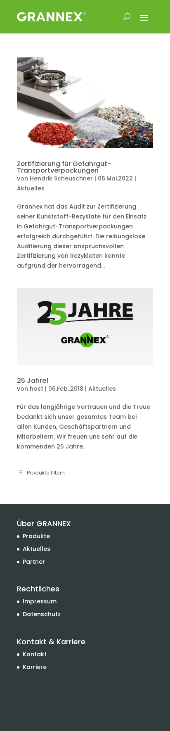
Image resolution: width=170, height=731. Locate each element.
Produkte (36, 536)
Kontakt (35, 654)
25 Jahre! (32, 380)
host (36, 388)
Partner (34, 562)
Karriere (35, 667)
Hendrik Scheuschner (61, 178)
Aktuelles (31, 188)
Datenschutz (42, 614)
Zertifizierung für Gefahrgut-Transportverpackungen (64, 167)
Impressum (40, 601)
